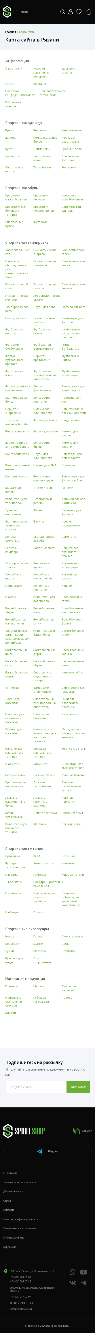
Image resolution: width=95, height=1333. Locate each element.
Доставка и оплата (70, 70)
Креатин (68, 863)
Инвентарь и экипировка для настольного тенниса (44, 735)
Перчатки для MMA (71, 399)
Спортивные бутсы (14, 224)
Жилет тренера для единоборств (17, 445)
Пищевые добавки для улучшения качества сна (71, 899)
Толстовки (69, 167)
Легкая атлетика (45, 813)
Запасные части (44, 548)
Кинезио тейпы (73, 672)
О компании (13, 68)
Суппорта (12, 688)
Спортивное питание (24, 848)
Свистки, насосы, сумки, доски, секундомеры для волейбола (17, 637)
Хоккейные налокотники (42, 576)
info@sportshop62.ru (21, 1308)
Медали (38, 986)
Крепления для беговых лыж (15, 784)
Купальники (70, 714)
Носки (9, 936)
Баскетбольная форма (16, 674)
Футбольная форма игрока (43, 347)
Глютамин (12, 875)
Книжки (10, 1013)
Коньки (67, 586)
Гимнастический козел (73, 263)
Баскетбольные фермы (44, 652)
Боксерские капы (17, 454)
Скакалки (68, 465)
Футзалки (40, 222)
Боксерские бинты (41, 445)
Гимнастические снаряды (45, 252)
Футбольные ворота (14, 331)
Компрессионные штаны (17, 467)
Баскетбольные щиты (16, 652)
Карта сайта (9, 1246)
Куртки (10, 149)
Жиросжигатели (73, 875)
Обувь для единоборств (42, 456)
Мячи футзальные (14, 815)
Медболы (40, 824)
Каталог (86, 1130)
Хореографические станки (47, 298)
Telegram (53, 1151)
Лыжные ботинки (74, 775)
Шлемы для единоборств (42, 411)
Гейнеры (39, 875)
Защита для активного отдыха (70, 552)
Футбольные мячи (14, 373)
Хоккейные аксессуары (70, 565)
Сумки (9, 951)
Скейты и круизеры (12, 550)
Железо (38, 510)
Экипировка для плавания (73, 690)
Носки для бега (15, 318)
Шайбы (10, 597)
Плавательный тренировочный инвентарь (45, 703)
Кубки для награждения (42, 999)
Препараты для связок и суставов (44, 897)
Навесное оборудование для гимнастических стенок (16, 269)
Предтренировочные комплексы (48, 884)
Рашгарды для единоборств (72, 456)
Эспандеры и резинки (42, 501)
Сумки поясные (72, 936)
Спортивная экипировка (27, 242)
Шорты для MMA (44, 465)
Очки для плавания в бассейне (70, 703)
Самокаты (69, 537)
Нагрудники (13, 586)
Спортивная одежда (23, 123)
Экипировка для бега (16, 309)
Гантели (67, 488)
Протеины (12, 856)
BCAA (36, 856)
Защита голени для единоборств (74, 411)
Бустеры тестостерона (15, 865)
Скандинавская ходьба (44, 539)
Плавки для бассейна (41, 716)
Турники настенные (13, 512)
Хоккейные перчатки (41, 588)
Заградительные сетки (17, 252)
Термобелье (42, 167)
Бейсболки (12, 944)
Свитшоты (12, 156)
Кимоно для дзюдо (70, 433)
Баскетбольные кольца (73, 652)
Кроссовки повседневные (44, 209)
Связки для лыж (73, 813)
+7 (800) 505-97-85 (20, 1281)
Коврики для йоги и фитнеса (74, 501)
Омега (37, 912)
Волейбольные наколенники (72, 610)
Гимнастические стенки (73, 252)
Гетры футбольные (70, 347)
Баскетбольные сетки (16, 663)
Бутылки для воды (14, 960)
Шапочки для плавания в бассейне (14, 718)
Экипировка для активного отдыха (16, 525)
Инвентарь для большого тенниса (16, 828)
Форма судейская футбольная (17, 388)
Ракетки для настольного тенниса (14, 752)
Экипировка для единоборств (73, 388)
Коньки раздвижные (71, 523)
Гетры (37, 936)
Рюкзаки (39, 951)
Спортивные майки (42, 158)
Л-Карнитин (13, 882)
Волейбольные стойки (72, 599)
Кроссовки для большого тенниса (15, 211)
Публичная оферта (13, 104)
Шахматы (12, 764)
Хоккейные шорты (13, 576)
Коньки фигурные (12, 539)
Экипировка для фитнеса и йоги (73, 478)
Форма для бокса (45, 420)
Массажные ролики (13, 490)
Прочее (67, 997)
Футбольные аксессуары (71, 373)
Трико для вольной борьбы (17, 422)
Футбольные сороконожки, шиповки (71, 333)
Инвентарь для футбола (72, 320)
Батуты (38, 521)
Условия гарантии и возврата (41, 72)
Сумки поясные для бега (44, 320)
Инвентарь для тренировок (16, 501)
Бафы (65, 944)
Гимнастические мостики (16, 298)
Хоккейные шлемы (70, 576)
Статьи (10, 84)
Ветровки (40, 130)
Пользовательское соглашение (53, 93)
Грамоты (11, 986)
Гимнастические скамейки (45, 263)
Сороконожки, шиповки (72, 209)
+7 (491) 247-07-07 (20, 1296)
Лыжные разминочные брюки (15, 801)
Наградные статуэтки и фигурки (13, 1001)
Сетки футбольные (42, 388)
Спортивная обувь (21, 188)
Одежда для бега (74, 307)
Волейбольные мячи (44, 610)
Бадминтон (41, 764)
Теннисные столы (74, 748)
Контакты (40, 84)
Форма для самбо (45, 431)
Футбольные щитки (71, 358)
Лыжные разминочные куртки (72, 786)
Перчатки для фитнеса (71, 512)
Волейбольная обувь (15, 610)
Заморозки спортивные (42, 690)
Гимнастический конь (16, 286)
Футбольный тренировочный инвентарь (45, 375)
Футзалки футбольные (14, 347)
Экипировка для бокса (16, 399)
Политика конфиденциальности (20, 93)
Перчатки (69, 951)
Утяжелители (42, 488)
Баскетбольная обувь (44, 663)
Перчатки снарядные (13, 411)
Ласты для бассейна (12, 701)
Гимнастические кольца (73, 286)
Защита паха (71, 420)
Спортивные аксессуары (27, 929)
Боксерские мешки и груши (44, 478)
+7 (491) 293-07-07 (20, 1277)
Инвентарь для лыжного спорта (73, 766)
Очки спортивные (42, 960)
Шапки (38, 944)
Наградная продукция (25, 979)
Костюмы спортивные (70, 139)
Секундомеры (71, 824)
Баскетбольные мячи (73, 663)
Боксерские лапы (17, 431)
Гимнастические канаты (45, 286)
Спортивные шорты (14, 169)
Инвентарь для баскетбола (44, 633)
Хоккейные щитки (41, 565)
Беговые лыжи (15, 775)
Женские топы (72, 130)
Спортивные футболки (71, 158)
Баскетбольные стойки (73, 633)
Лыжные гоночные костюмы (40, 801)
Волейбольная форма (72, 621)
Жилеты (11, 138)
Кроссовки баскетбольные (16, 197)
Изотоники (13, 893)
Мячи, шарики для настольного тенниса (73, 733)
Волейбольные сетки (44, 621)
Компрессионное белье (45, 139)
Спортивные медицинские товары (42, 676)
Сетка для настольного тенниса (42, 752)
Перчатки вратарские (41, 358)
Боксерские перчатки (41, 399)
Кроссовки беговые (40, 197)
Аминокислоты (43, 863)
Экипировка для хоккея (16, 565)
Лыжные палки (43, 775)
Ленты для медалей (69, 988)
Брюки (10, 130)
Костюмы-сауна (16, 476)
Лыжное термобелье (42, 784)
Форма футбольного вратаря (14, 360)
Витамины (69, 856)
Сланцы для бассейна (13, 731)
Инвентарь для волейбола (44, 599)
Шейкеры (12, 912)
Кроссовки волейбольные (72, 197)
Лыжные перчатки (68, 799)
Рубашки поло (72, 149)
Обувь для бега (44, 307)
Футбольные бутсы (42, 331)
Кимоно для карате (70, 445)
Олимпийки (41, 149)
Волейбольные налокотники (16, 621)
